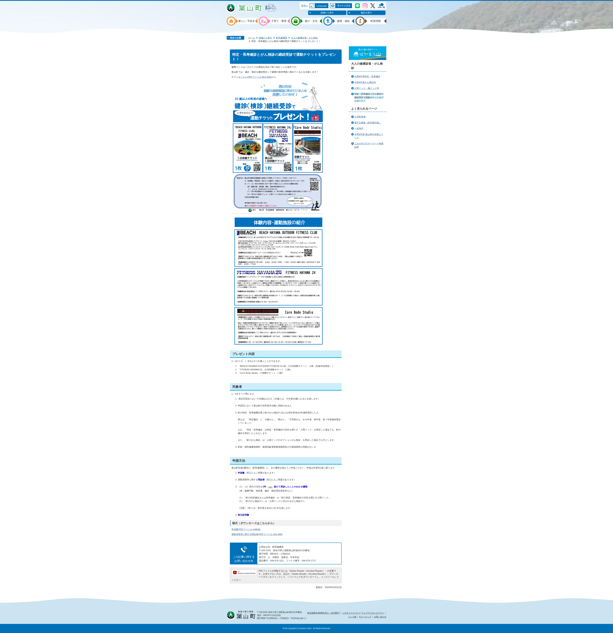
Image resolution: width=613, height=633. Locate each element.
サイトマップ (365, 617)
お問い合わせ (380, 617)
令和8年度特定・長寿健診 (367, 76)
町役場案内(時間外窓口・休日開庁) (323, 613)
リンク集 (352, 617)
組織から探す (327, 12)
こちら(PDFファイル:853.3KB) (255, 77)
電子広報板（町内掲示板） (367, 122)
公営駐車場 (360, 116)
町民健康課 (281, 38)
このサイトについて (351, 613)
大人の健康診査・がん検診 (304, 38)
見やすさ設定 (344, 5)
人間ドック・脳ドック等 (366, 88)
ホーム (251, 38)
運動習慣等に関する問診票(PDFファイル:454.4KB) (257, 534)
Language (322, 5)
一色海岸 (358, 128)
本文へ (304, 5)
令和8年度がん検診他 (365, 82)
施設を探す (366, 12)
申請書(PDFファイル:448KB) (246, 529)
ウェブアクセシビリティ (373, 613)
